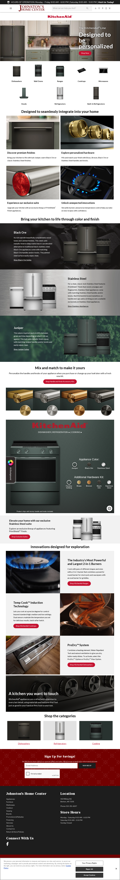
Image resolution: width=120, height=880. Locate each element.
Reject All (89, 869)
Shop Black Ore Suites (22, 260)
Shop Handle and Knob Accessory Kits (60, 382)
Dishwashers (17, 81)
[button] (10, 8)
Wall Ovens (38, 81)
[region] (60, 869)
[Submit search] (87, 8)
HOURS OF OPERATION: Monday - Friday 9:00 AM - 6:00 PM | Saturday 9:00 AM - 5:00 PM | (62, 2)
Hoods (24, 104)
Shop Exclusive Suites (20, 537)
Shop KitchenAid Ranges (79, 583)
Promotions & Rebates (15, 817)
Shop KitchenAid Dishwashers (81, 665)
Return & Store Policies (15, 832)
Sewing (9, 811)
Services (9, 823)
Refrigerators (60, 104)
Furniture (9, 802)
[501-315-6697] (106, 8)
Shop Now (85, 53)
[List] (99, 8)
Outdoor (9, 808)
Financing (9, 820)
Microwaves (103, 81)
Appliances (10, 799)
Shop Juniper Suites (21, 349)
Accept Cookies (89, 875)
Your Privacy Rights (89, 863)
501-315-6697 (71, 806)
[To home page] (32, 8)
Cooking (96, 743)
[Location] (102, 8)
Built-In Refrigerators (96, 104)
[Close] (116, 868)
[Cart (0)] (109, 8)
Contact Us (10, 829)
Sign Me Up (87, 765)
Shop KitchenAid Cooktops (26, 626)
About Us (9, 826)
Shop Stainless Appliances (78, 306)
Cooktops (82, 81)
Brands (8, 814)
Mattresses (10, 805)
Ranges (60, 81)
